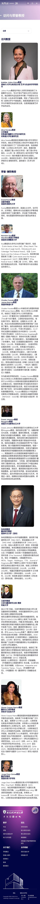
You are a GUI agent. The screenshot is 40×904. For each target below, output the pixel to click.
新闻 (4, 862)
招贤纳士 (6, 859)
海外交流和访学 (8, 834)
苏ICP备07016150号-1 (23, 897)
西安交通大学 (25, 851)
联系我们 (6, 866)
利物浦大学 (24, 855)
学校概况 (6, 851)
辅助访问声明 (23, 893)
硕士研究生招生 (25, 830)
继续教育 (23, 837)
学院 (4, 830)
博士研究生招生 (25, 834)
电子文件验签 (7, 837)
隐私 (14, 893)
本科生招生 (24, 827)
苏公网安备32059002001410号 (32, 897)
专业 (4, 827)
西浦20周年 (6, 855)
